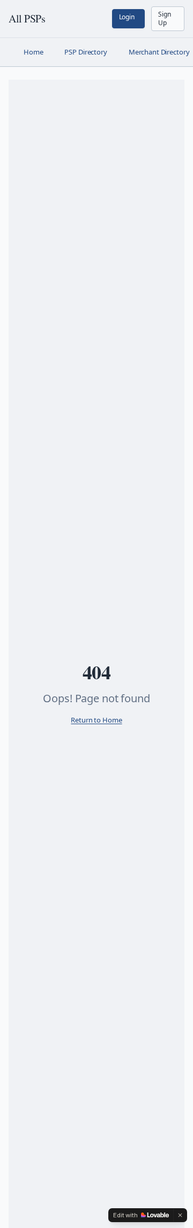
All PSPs (27, 18)
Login (127, 16)
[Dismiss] (180, 1215)
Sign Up (164, 18)
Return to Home (96, 720)
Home (33, 52)
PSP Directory (85, 52)
